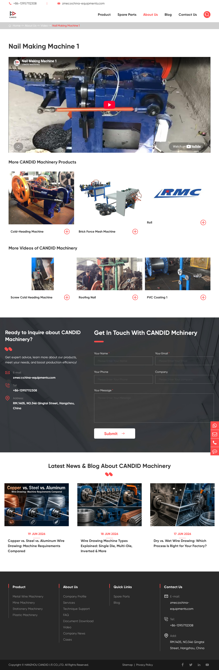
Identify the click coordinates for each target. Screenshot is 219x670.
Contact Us (188, 14)
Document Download (78, 621)
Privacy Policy (144, 664)
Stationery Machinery (28, 608)
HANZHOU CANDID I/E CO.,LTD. (44, 664)
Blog (168, 14)
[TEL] (214, 442)
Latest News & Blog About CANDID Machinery (109, 466)
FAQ (66, 615)
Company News (74, 633)
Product (104, 14)
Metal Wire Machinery (28, 596)
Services (69, 602)
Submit (114, 433)
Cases (67, 639)
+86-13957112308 (25, 3)
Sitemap (127, 664)
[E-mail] (214, 434)
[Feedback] (214, 451)
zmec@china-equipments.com (83, 3)
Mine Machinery (24, 602)
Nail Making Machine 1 (66, 25)
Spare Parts (127, 14)
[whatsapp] (214, 425)
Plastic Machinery (25, 615)
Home (16, 25)
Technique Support (76, 608)
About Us (150, 14)
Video (44, 25)
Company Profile (74, 596)
